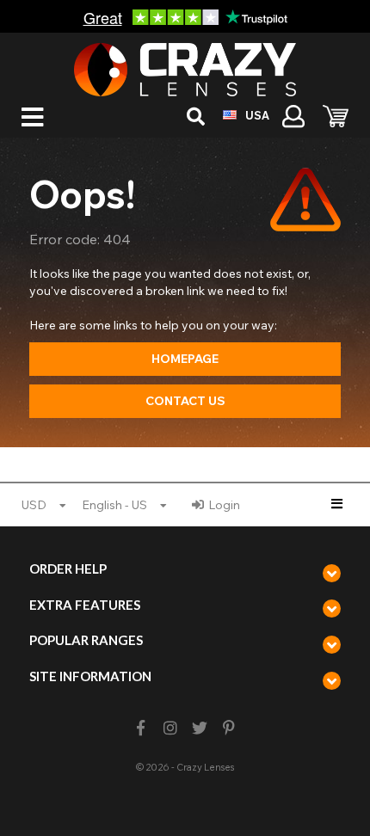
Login (224, 505)
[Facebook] (141, 728)
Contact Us (185, 401)
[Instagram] (170, 728)
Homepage (185, 358)
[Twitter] (200, 728)
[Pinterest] (229, 728)
